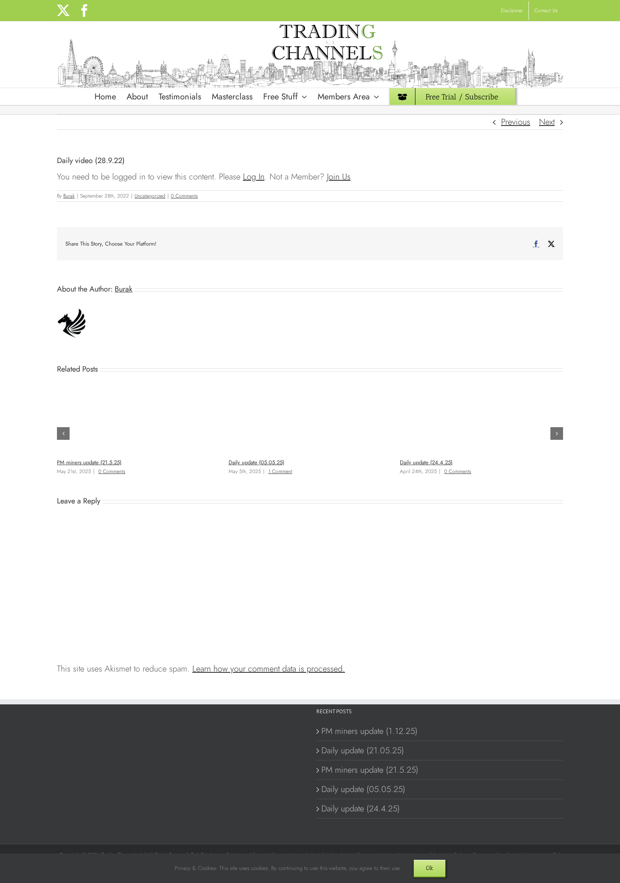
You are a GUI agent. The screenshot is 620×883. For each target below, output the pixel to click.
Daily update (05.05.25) (256, 462)
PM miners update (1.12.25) (369, 731)
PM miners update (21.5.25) (89, 462)
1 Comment (280, 471)
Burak (69, 196)
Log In (253, 177)
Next (547, 122)
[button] (63, 433)
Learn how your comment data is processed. (268, 669)
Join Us (338, 177)
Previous (515, 122)
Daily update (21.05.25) (362, 750)
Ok (429, 868)
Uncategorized (150, 196)
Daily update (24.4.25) (426, 462)
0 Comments (184, 196)
